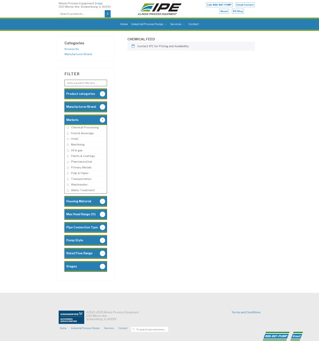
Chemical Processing (85, 127)
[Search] (107, 14)
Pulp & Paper (80, 173)
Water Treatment (83, 190)
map (99, 3)
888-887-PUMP (276, 336)
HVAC (75, 139)
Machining (78, 144)
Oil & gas (77, 150)
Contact (193, 24)
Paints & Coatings (83, 156)
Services (175, 24)
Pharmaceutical (81, 161)
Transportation (81, 179)
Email (296, 336)
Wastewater (79, 184)
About (224, 11)
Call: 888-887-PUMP (219, 4)
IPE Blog (238, 11)
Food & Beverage (82, 133)
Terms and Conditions (246, 312)
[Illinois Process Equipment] (159, 8)
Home (124, 24)
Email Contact (245, 4)
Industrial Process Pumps (147, 24)
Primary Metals (81, 167)
